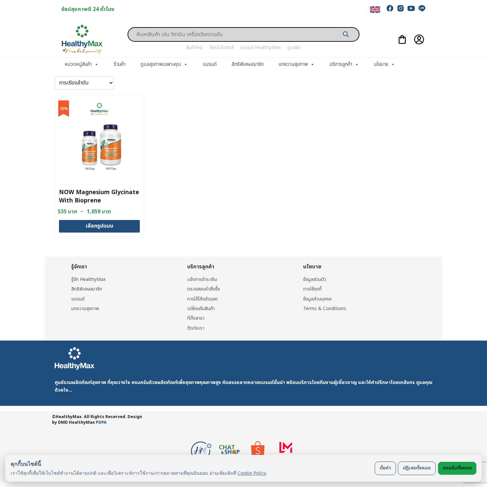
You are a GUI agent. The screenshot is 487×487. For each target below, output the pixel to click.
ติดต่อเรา (195, 328)
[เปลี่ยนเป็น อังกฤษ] (375, 10)
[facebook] (390, 8)
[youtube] (411, 8)
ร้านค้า (120, 64)
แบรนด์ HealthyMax (260, 47)
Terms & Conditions (324, 308)
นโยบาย (381, 64)
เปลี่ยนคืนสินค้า (201, 308)
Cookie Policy (252, 473)
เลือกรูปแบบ (99, 226)
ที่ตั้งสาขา (195, 318)
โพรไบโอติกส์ (221, 47)
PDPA (101, 422)
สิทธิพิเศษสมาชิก (248, 64)
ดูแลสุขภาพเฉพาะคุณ (160, 64)
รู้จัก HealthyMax (88, 279)
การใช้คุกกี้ (312, 289)
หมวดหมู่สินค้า (78, 64)
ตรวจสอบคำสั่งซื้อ (203, 289)
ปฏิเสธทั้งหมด (417, 467)
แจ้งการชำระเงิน (202, 279)
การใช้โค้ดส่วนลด (202, 299)
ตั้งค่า (385, 467)
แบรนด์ (210, 64)
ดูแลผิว (293, 47)
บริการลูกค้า (341, 64)
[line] (422, 8)
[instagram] (401, 8)
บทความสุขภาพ (293, 64)
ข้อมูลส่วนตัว (314, 279)
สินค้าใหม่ (194, 47)
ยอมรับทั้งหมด (457, 467)
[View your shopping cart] (402, 39)
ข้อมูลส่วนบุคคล (317, 299)
